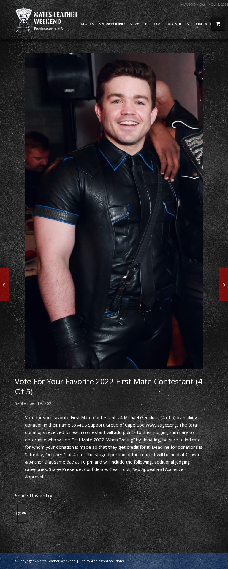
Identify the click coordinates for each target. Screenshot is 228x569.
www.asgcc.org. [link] (162, 425)
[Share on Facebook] (16, 513)
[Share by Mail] (24, 513)
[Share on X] (20, 513)
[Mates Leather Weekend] (47, 19)
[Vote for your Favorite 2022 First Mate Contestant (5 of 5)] (223, 284)
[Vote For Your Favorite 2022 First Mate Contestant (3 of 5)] (4, 284)
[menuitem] (87, 24)
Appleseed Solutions (107, 561)
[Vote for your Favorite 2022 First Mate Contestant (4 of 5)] (114, 211)
